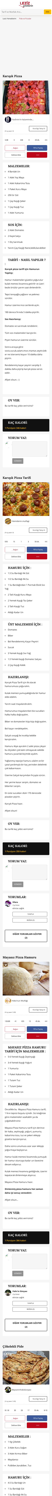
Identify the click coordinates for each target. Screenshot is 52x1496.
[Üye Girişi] (48, 5)
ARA (47, 12)
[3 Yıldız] (14, 411)
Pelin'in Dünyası (20, 1291)
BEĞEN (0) (30, 920)
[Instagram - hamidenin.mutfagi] (45, 521)
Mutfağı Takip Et (38, 128)
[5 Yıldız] (22, 411)
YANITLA (30, 914)
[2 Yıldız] (11, 411)
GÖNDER (17, 461)
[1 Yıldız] (7, 411)
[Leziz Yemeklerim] (26, 4)
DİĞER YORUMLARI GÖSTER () (27, 936)
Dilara (15, 902)
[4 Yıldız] (18, 411)
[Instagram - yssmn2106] (45, 119)
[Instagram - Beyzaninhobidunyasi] (45, 1390)
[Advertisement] (26, 47)
